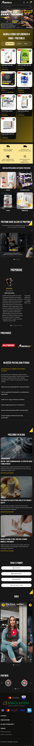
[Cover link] (13, 245)
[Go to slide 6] (18, 325)
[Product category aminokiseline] (25, 202)
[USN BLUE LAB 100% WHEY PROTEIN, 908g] (24, 79)
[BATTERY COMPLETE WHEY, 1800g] (8, 56)
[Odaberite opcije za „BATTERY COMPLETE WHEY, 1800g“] (13, 50)
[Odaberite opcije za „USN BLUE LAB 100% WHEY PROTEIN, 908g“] (30, 73)
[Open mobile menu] (27, 2)
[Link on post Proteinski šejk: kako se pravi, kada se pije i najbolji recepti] (16, 487)
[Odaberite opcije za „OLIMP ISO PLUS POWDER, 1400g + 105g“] (30, 50)
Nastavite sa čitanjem (7, 473)
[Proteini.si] (24, 346)
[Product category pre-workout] (25, 182)
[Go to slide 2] (15, 27)
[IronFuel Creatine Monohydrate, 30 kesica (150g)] (8, 79)
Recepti (3, 497)
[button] (3, 19)
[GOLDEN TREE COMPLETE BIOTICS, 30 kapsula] (8, 125)
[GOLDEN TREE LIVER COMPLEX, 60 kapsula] (24, 102)
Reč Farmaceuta (5, 458)
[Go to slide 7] (20, 325)
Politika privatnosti (6, 732)
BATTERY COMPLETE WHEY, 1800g (7, 65)
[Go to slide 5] (17, 325)
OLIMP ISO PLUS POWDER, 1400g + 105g (24, 65)
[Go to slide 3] (17, 27)
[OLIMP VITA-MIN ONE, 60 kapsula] (8, 102)
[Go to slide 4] (18, 27)
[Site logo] (6, 2)
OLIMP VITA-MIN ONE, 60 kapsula (7, 111)
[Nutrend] (8, 346)
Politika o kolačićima (6, 734)
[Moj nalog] (24, 2)
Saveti (3, 536)
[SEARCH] (30, 7)
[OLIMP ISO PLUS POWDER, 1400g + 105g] (24, 56)
